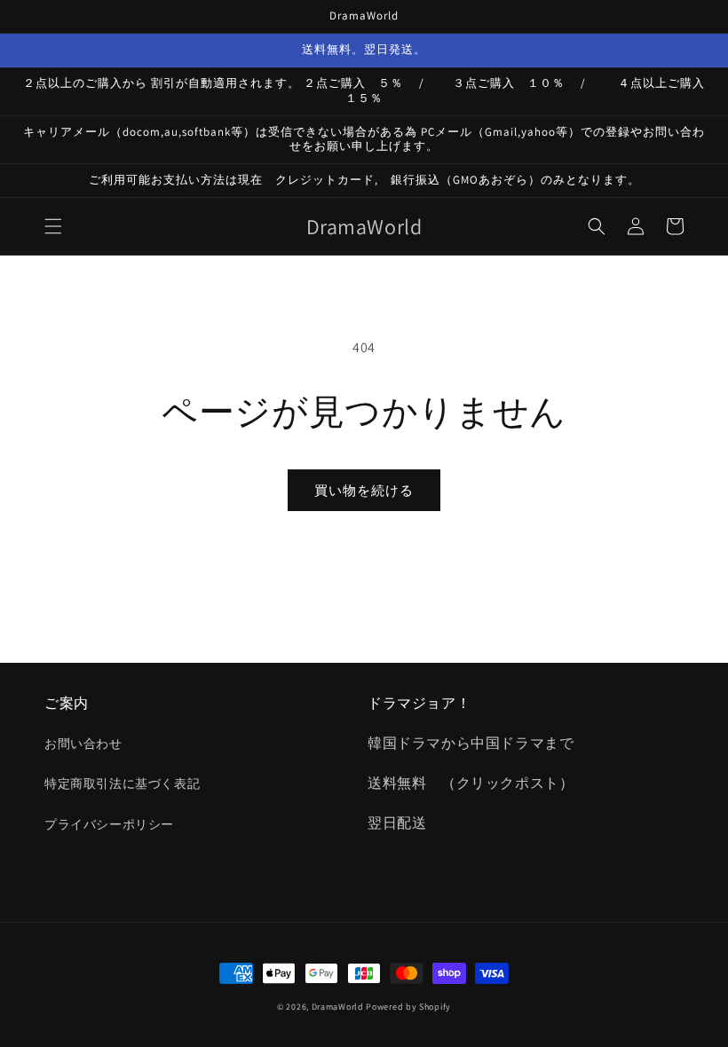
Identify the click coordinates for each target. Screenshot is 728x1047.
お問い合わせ (83, 744)
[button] (53, 226)
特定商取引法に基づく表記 (122, 783)
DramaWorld (338, 1006)
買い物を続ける (364, 490)
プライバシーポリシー (109, 824)
